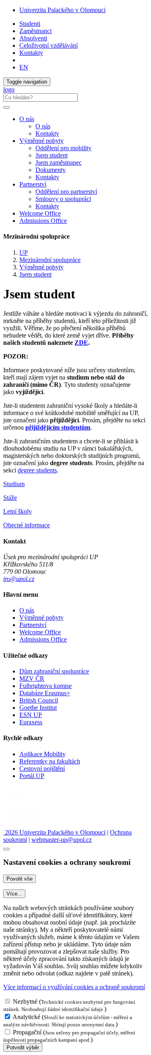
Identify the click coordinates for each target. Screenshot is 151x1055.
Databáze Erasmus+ (44, 693)
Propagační (27, 1032)
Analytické (26, 1016)
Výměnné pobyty (41, 267)
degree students (37, 470)
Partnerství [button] (32, 184)
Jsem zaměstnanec (58, 162)
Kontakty (31, 52)
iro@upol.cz (18, 578)
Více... (14, 894)
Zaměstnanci (35, 30)
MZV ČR (31, 678)
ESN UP (30, 714)
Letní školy (17, 511)
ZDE (81, 342)
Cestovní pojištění (42, 768)
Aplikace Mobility (42, 754)
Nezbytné (25, 1001)
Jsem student (51, 155)
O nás (42, 126)
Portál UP (31, 775)
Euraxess (30, 722)
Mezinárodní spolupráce (50, 259)
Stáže (10, 497)
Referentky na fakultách (49, 761)
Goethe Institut (38, 707)
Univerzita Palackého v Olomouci (62, 9)
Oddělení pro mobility (63, 148)
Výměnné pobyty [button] (41, 140)
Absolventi (33, 38)
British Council (38, 700)
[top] (6, 849)
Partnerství (32, 624)
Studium (14, 483)
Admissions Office (43, 220)
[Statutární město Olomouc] (21, 825)
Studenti (29, 23)
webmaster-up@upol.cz (61, 839)
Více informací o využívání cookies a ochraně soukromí (74, 987)
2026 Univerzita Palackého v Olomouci (54, 832)
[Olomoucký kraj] (31, 803)
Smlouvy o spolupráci (63, 198)
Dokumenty (50, 169)
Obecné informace (26, 525)
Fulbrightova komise (45, 685)
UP (23, 252)
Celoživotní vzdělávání (48, 45)
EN (23, 67)
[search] (6, 107)
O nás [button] (26, 118)
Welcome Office (40, 213)
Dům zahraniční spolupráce (54, 671)
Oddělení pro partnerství (66, 191)
